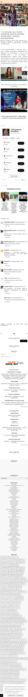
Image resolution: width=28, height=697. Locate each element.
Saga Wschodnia (21, 639)
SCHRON (14, 421)
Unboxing (14, 536)
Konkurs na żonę (4, 594)
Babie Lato (21, 559)
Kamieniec (12, 589)
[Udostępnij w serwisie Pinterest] (6, 186)
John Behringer (4, 589)
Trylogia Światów (4, 666)
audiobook (14, 548)
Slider (9, 42)
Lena (5, 278)
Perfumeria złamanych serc (6, 623)
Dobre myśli (13, 575)
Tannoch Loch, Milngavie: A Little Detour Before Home (14, 428)
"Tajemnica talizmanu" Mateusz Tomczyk (14, 390)
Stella (2, 650)
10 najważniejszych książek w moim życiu (14, 485)
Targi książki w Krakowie (14, 535)
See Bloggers (14, 531)
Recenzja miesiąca (14, 524)
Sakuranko (14, 433)
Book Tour (14, 494)
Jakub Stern (12, 586)
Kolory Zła (14, 591)
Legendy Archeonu (15, 602)
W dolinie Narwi (11, 669)
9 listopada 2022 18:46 (18, 269)
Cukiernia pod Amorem (5, 567)
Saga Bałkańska (4, 639)
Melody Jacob (14, 425)
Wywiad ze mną (14, 544)
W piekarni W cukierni (14, 538)
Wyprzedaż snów (4, 682)
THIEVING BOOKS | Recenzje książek (14, 400)
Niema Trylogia (17, 615)
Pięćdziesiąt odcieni (15, 626)
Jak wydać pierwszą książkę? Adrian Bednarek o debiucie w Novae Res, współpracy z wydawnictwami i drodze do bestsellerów (14, 376)
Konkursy (14, 506)
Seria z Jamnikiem (14, 645)
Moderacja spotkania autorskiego (14, 509)
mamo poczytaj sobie (14, 439)
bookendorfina (14, 419)
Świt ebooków (14, 549)
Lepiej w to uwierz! (14, 605)
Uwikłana (3, 669)
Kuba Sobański (19, 597)
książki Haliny (8, 286)
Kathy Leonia (8, 269)
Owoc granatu (14, 621)
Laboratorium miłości (17, 599)
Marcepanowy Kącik (10, 230)
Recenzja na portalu (14, 526)
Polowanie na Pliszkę (5, 631)
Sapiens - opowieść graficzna (14, 441)
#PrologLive (24, 40)
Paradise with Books (14, 394)
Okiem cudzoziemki (5, 621)
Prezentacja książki (14, 520)
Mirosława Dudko (9, 241)
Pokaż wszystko (24, 406)
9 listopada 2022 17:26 (21, 241)
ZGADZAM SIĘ (20, 695)
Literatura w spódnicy (5, 607)
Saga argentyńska (4, 642)
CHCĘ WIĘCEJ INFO (11, 695)
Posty (4, 354)
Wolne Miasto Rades (5, 677)
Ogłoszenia (14, 512)
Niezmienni (11, 618)
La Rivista (14, 508)
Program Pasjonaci (14, 521)
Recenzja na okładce (14, 525)
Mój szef (15, 613)
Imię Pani (12, 583)
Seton (21, 645)
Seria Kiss (23, 642)
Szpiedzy (22, 653)
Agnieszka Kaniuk (9, 222)
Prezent (14, 518)
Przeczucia (11, 634)
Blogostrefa (14, 493)
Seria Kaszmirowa (14, 642)
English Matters (14, 496)
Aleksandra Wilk (4, 559)
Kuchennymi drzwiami (5, 599)
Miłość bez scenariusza (6, 613)
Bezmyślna (12, 562)
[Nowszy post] (1, 333)
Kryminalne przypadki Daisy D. (7, 597)
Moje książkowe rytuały (14, 511)
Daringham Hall (4, 575)
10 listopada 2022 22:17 (17, 297)
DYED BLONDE (14, 381)
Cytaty (14, 495)
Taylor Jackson (4, 661)
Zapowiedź (14, 546)
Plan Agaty (3, 629)
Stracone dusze (18, 650)
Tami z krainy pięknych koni (20, 658)
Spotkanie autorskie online (14, 534)
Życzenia (14, 550)
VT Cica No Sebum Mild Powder (14, 435)
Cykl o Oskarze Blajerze (18, 567)
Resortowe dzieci (4, 637)
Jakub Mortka (4, 586)
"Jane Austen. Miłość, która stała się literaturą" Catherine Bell (14, 403)
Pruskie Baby (3, 634)
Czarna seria (3, 570)
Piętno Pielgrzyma (4, 626)
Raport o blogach (14, 523)
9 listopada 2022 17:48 (17, 261)
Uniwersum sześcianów (15, 666)
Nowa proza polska (19, 618)
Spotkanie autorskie (16, 42)
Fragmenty (14, 498)
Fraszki (14, 499)
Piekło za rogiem (18, 623)
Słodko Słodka (14, 413)
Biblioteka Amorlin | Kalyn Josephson (14, 397)
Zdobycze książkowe (14, 547)
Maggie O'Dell (16, 607)
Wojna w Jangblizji (13, 674)
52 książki (14, 486)
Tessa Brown (12, 661)
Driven (19, 575)
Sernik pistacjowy (14, 415)
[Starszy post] (26, 333)
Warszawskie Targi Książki (14, 539)
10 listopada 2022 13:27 (19, 286)
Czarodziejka (20, 570)
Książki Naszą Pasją (14, 387)
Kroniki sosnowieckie (15, 594)
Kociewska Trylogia (5, 591)
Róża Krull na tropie (15, 637)
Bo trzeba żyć (20, 562)
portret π (7, 261)
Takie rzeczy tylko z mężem (6, 658)
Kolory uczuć (22, 591)
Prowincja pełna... (16, 631)
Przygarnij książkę (14, 522)
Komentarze (5, 356)
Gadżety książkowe (14, 500)
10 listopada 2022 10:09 (13, 278)
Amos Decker (13, 559)
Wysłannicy (13, 682)
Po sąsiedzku (11, 629)
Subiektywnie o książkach (14, 372)
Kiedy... (18, 589)
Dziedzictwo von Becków (20, 578)
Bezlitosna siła (4, 562)
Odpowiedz (7, 226)
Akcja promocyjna (14, 487)
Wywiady (14, 545)
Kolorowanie (14, 505)
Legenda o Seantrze (5, 602)
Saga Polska (13, 639)
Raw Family (19, 634)
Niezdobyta (3, 618)
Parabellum (22, 621)
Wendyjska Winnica (21, 669)
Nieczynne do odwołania (6, 615)
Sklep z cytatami (14, 532)
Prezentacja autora (14, 519)
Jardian (6, 250)
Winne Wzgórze (4, 674)
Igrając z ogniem (4, 583)
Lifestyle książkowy (7, 41)
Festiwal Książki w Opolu (14, 497)
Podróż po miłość (20, 629)
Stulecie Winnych (13, 653)
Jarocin (18, 586)
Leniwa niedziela (4, 605)
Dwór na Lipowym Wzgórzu (6, 578)
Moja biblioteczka (14, 510)
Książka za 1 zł (14, 507)
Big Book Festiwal (14, 492)
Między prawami (12, 610)
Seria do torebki (4, 645)
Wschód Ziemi (14, 677)
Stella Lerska (9, 650)
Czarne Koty (11, 570)
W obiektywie (14, 537)
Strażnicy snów (4, 653)
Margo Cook (3, 610)
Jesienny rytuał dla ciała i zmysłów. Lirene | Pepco (14, 384)
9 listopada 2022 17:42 (15, 250)
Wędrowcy (20, 682)
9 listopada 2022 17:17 (21, 222)
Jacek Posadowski (20, 583)
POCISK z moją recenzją (14, 513)
